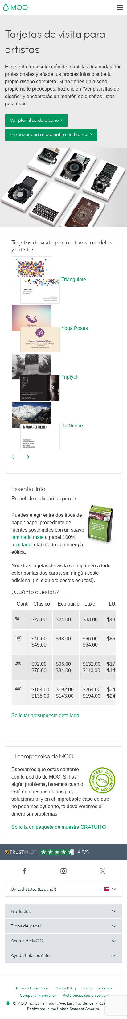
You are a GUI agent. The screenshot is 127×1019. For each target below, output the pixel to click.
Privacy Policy (65, 988)
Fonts (87, 988)
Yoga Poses (74, 328)
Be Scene (72, 426)
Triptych (70, 377)
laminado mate (27, 537)
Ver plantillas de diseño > (36, 120)
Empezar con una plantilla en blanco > (51, 134)
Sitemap (105, 988)
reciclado (21, 544)
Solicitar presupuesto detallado (45, 715)
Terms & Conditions (31, 988)
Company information (38, 995)
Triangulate (73, 279)
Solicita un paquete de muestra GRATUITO (58, 827)
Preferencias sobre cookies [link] (85, 995)
